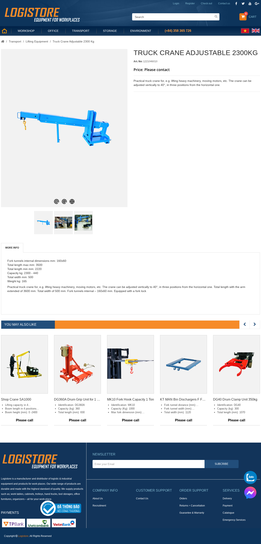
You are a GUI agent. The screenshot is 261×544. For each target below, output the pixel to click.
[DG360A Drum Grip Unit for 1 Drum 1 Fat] (77, 364)
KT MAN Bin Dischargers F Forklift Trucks (183, 399)
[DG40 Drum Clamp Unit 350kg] (236, 364)
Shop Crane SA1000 (16, 399)
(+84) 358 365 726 (178, 30)
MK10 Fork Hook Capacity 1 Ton (130, 399)
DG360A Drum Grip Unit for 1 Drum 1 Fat (77, 399)
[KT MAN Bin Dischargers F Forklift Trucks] (183, 364)
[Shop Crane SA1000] (24, 364)
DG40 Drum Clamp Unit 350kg (235, 399)
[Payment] (38, 522)
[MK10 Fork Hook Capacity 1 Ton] (130, 364)
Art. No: (138, 61)
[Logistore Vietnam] (42, 14)
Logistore (23, 536)
